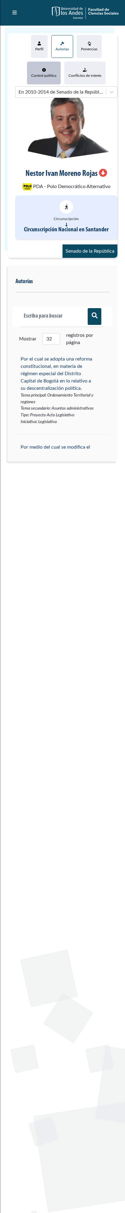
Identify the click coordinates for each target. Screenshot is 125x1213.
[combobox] (19, 92)
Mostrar (27, 338)
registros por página (79, 339)
